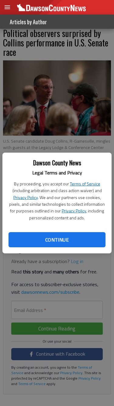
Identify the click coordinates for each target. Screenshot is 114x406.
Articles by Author (28, 22)
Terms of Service (85, 184)
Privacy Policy (25, 197)
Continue (57, 239)
